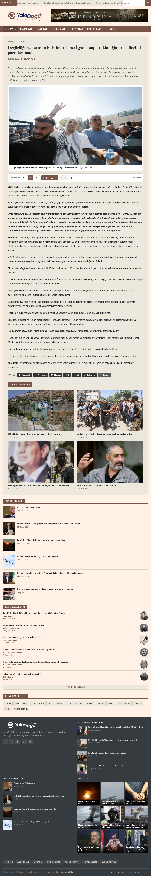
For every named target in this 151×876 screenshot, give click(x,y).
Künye (137, 872)
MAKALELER (26, 29)
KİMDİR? (90, 703)
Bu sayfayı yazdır (28, 59)
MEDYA (111, 29)
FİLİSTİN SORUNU (21, 709)
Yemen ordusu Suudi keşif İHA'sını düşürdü (108, 3)
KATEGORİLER (95, 29)
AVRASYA (138, 703)
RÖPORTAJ (77, 29)
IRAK (17, 703)
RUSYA (59, 703)
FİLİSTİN (22, 42)
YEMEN (7, 709)
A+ (37, 178)
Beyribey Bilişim (66, 872)
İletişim (145, 872)
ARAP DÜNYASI (38, 703)
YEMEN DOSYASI (72, 862)
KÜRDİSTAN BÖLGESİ (74, 703)
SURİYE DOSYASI (109, 862)
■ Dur (63, 178)
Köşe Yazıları (127, 872)
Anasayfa (12, 42)
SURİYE (111, 703)
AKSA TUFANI (23, 862)
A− (24, 178)
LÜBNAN (100, 703)
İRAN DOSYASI (53, 862)
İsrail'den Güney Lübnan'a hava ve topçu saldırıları (60, 3)
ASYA (50, 703)
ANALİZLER (61, 29)
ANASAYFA (10, 29)
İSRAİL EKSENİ (90, 862)
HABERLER (43, 29)
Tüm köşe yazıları (75, 687)
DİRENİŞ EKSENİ (124, 703)
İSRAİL (25, 703)
